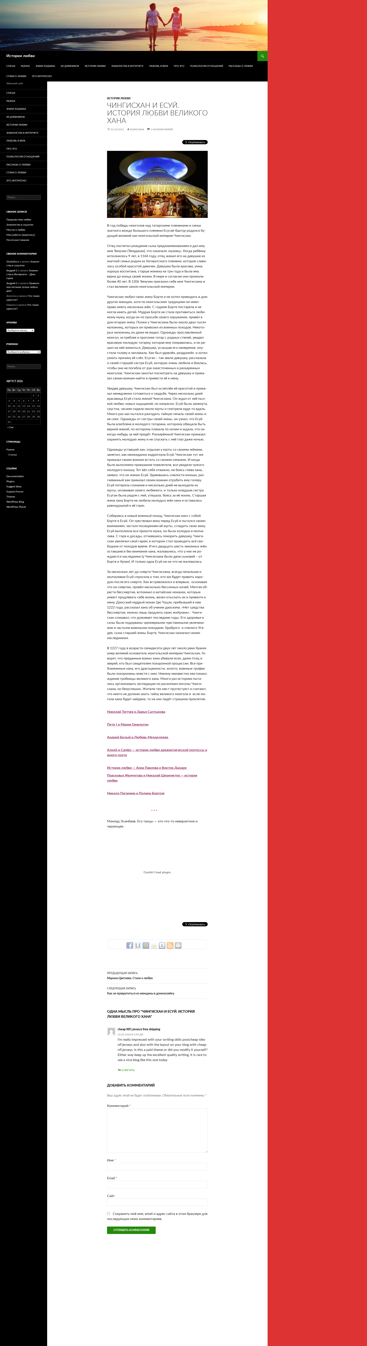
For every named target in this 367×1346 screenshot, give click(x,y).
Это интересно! (42, 76)
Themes (10, 496)
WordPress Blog (15, 502)
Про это (179, 66)
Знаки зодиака (45, 66)
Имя (111, 1160)
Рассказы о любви (241, 66)
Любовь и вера (158, 66)
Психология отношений (206, 66)
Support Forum (14, 491)
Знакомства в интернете (127, 66)
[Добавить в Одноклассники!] (154, 945)
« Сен (10, 427)
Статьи (10, 66)
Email (112, 1178)
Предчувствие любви (18, 219)
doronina (137, 129)
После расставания (17, 240)
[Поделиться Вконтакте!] (162, 945)
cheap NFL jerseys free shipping (139, 1029)
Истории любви (20, 56)
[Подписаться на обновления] (170, 945)
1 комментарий (162, 129)
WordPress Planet (16, 507)
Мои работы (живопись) (20, 235)
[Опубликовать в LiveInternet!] (138, 945)
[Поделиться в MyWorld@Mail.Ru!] (146, 945)
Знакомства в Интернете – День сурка (22, 274)
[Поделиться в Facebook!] (130, 945)
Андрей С (12, 270)
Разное (25, 66)
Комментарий (119, 1106)
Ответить (128, 1070)
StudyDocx (12, 261)
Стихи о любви (16, 76)
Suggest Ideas (13, 486)
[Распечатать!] (178, 945)
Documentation (15, 476)
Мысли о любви (15, 230)
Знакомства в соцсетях (19, 224)
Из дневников (70, 66)
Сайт (111, 1196)
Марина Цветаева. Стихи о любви (130, 976)
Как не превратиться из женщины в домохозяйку (140, 991)
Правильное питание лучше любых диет (23, 287)
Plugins (10, 481)
